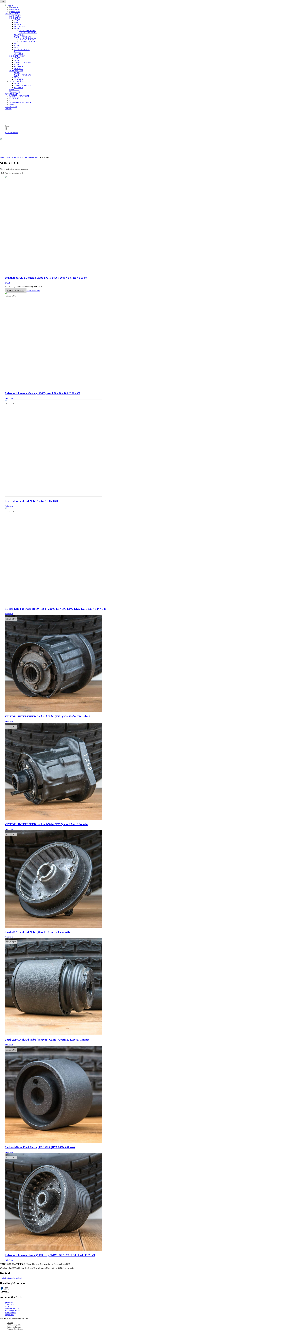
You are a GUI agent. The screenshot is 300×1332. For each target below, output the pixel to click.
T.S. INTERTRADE (22, 50)
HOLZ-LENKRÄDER (27, 31)
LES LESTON (19, 26)
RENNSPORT (15, 16)
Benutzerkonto (10, 1313)
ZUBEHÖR (18, 69)
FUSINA (17, 24)
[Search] (6, 128)
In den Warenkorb (33, 291)
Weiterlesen (9, 398)
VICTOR (17, 52)
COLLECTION (11, 107)
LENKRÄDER (15, 18)
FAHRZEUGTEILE (12, 14)
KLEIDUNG (14, 98)
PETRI (16, 43)
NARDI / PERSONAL (23, 37)
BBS (16, 22)
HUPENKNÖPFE (16, 71)
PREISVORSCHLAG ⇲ (15, 291)
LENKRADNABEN (17, 56)
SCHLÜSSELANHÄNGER (20, 102)
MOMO (17, 29)
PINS (11, 100)
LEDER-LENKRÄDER (28, 33)
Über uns (8, 109)
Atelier (3, 1)
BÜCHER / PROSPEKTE (19, 96)
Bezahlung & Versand (13, 1310)
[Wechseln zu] (9, 5)
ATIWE (17, 20)
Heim (2, 157)
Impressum (9, 1302)
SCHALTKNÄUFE (17, 81)
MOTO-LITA (19, 35)
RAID (16, 45)
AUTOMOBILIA (11, 94)
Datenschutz (9, 1304)
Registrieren (9, 1315)
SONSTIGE (18, 54)
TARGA (17, 48)
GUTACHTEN (15, 92)
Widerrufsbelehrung (12, 1308)
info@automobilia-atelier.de (12, 1278)
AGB (7, 1306)
